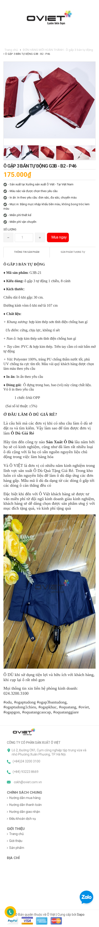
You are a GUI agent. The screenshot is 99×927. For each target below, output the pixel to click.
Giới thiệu (15, 841)
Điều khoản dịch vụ (22, 818)
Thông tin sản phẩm (26, 252)
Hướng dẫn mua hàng (25, 798)
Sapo (80, 914)
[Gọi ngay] (10, 912)
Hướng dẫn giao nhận (24, 812)
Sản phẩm (16, 848)
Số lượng (9, 229)
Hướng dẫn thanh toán (25, 805)
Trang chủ (16, 834)
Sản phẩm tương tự (73, 252)
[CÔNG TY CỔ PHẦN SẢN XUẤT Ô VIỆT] (24, 732)
